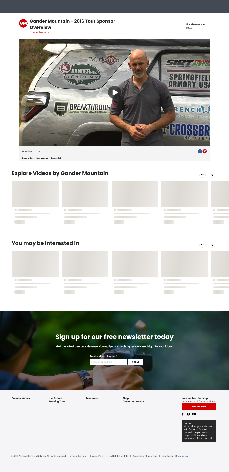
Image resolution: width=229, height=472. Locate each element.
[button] (196, 26)
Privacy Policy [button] (97, 456)
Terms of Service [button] (77, 456)
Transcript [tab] (56, 158)
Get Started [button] (199, 406)
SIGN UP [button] (135, 362)
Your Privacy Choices (173, 456)
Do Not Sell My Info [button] (118, 456)
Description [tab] (27, 158)
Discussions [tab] (42, 158)
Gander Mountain (40, 32)
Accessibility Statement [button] (145, 456)
